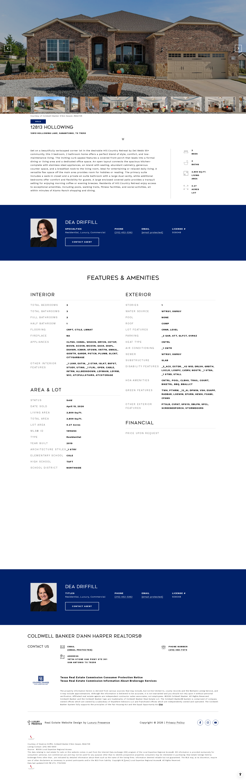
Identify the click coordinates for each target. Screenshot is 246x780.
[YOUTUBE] (215, 722)
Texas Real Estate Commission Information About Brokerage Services (108, 680)
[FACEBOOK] (200, 722)
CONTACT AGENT (82, 242)
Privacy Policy (175, 722)
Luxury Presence (98, 722)
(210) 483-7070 (178, 650)
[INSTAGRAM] (208, 722)
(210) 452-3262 (124, 232)
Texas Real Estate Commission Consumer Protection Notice (101, 677)
